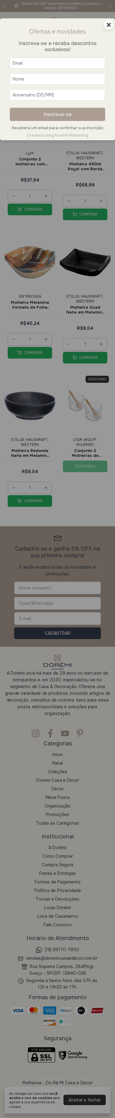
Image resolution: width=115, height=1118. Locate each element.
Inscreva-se (58, 114)
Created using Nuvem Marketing (57, 135)
